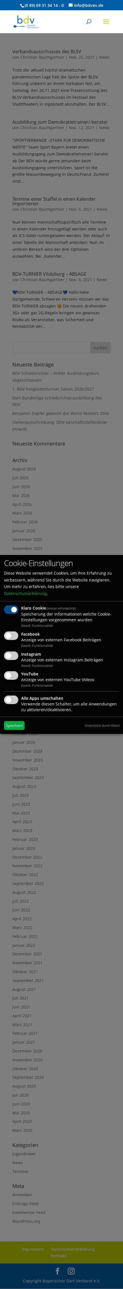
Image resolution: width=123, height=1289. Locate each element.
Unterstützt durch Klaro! (102, 725)
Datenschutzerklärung (25, 593)
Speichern (14, 725)
